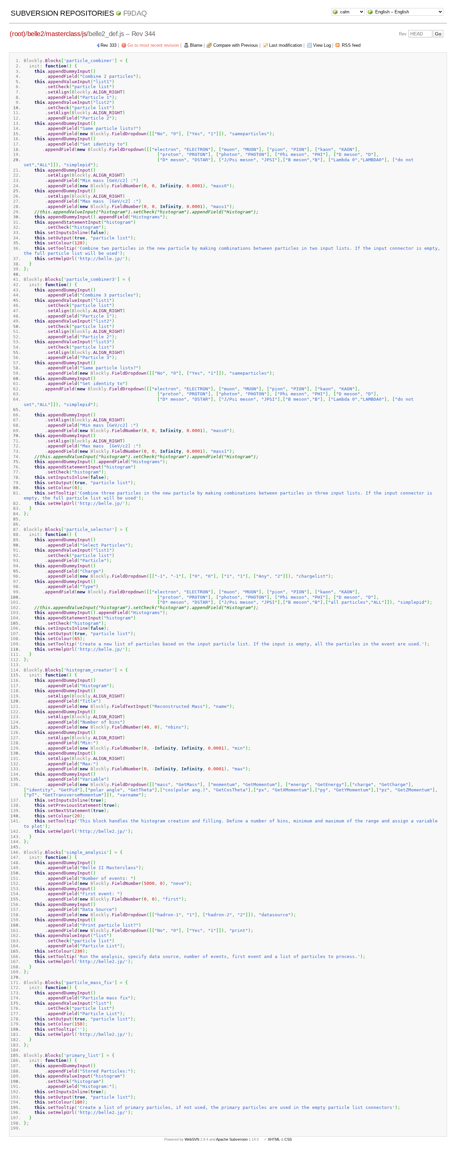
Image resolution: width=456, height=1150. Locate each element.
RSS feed (351, 45)
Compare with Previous (235, 45)
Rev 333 (108, 45)
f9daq (135, 13)
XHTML (274, 1139)
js (84, 33)
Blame (196, 45)
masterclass (63, 33)
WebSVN (192, 1139)
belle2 (35, 33)
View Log (322, 45)
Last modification (285, 45)
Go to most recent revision (153, 45)
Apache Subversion (232, 1139)
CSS (288, 1139)
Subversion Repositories (62, 13)
